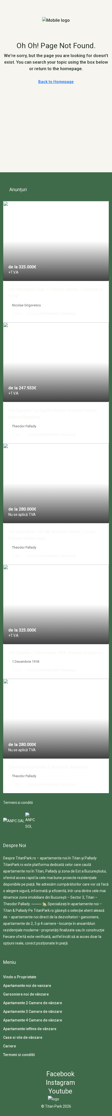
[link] (56, 241)
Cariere (9, 1046)
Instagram (59, 1082)
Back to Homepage (56, 81)
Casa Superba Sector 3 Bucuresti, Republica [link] (48, 767)
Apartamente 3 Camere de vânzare (32, 1011)
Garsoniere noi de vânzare (26, 994)
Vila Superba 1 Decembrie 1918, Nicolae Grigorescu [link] (55, 652)
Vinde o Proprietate (19, 977)
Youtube (59, 1091)
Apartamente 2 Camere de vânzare (32, 1003)
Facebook (59, 1074)
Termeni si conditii (18, 802)
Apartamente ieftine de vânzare (29, 1029)
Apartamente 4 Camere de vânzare (32, 1020)
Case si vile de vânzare (22, 1037)
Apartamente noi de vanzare (27, 986)
